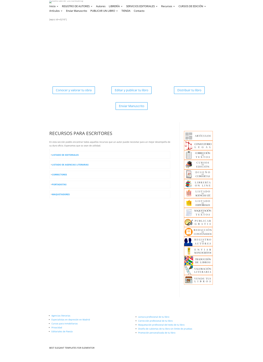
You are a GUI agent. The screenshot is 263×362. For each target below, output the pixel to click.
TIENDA (125, 11)
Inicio (52, 6)
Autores (100, 6)
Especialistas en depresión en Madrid (70, 319)
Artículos (54, 11)
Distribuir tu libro (189, 90)
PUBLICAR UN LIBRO (102, 11)
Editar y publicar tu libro (131, 90)
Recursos (166, 6)
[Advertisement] (131, 47)
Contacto (139, 11)
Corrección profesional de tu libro (155, 320)
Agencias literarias (60, 315)
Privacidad (56, 327)
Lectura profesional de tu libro (153, 316)
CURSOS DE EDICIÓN (191, 6)
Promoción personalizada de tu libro (156, 332)
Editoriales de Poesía (62, 331)
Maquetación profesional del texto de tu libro (161, 324)
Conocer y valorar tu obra (74, 90)
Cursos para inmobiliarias (64, 323)
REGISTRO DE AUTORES (76, 6)
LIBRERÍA (114, 6)
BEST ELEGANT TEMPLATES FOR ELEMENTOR (72, 347)
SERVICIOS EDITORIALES (140, 6)
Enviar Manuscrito (76, 11)
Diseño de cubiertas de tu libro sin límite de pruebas (165, 328)
